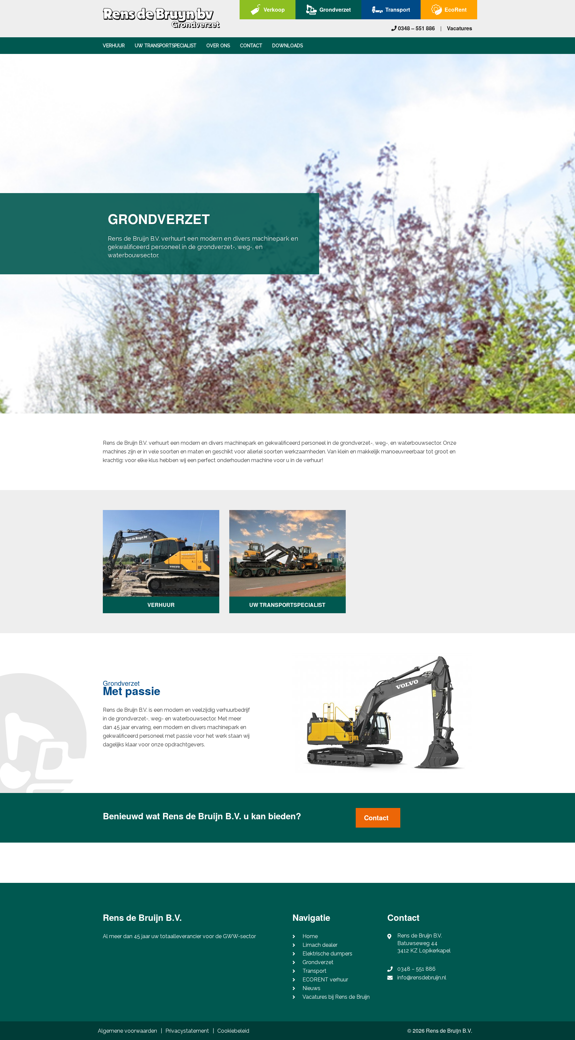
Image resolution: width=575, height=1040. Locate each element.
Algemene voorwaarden (127, 1031)
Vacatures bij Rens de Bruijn (336, 997)
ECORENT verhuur (325, 979)
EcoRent (456, 9)
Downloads (287, 45)
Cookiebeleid (233, 1031)
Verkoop (274, 9)
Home (310, 936)
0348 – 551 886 (416, 28)
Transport (397, 9)
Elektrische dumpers (327, 953)
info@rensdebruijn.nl (421, 977)
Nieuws (311, 988)
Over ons (218, 45)
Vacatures (459, 28)
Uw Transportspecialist (165, 45)
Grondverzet (335, 9)
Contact (251, 45)
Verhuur (114, 45)
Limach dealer (319, 945)
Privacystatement (187, 1031)
